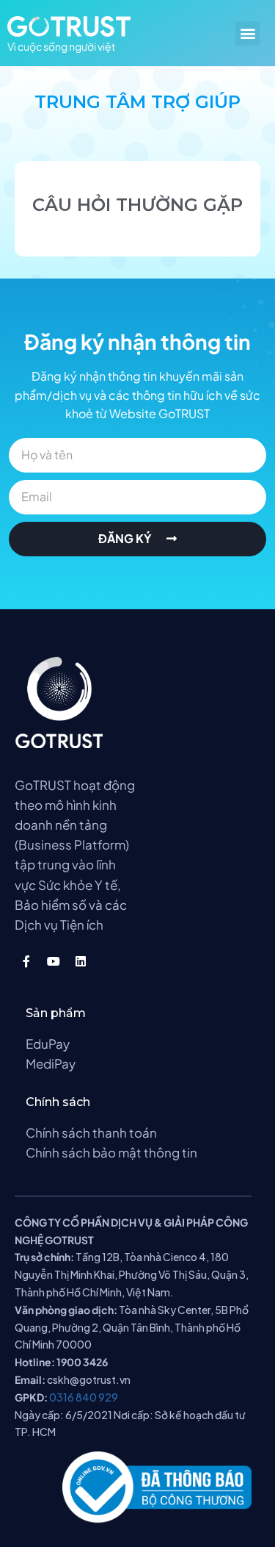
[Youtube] (53, 961)
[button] (247, 33)
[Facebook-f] (26, 961)
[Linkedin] (80, 961)
